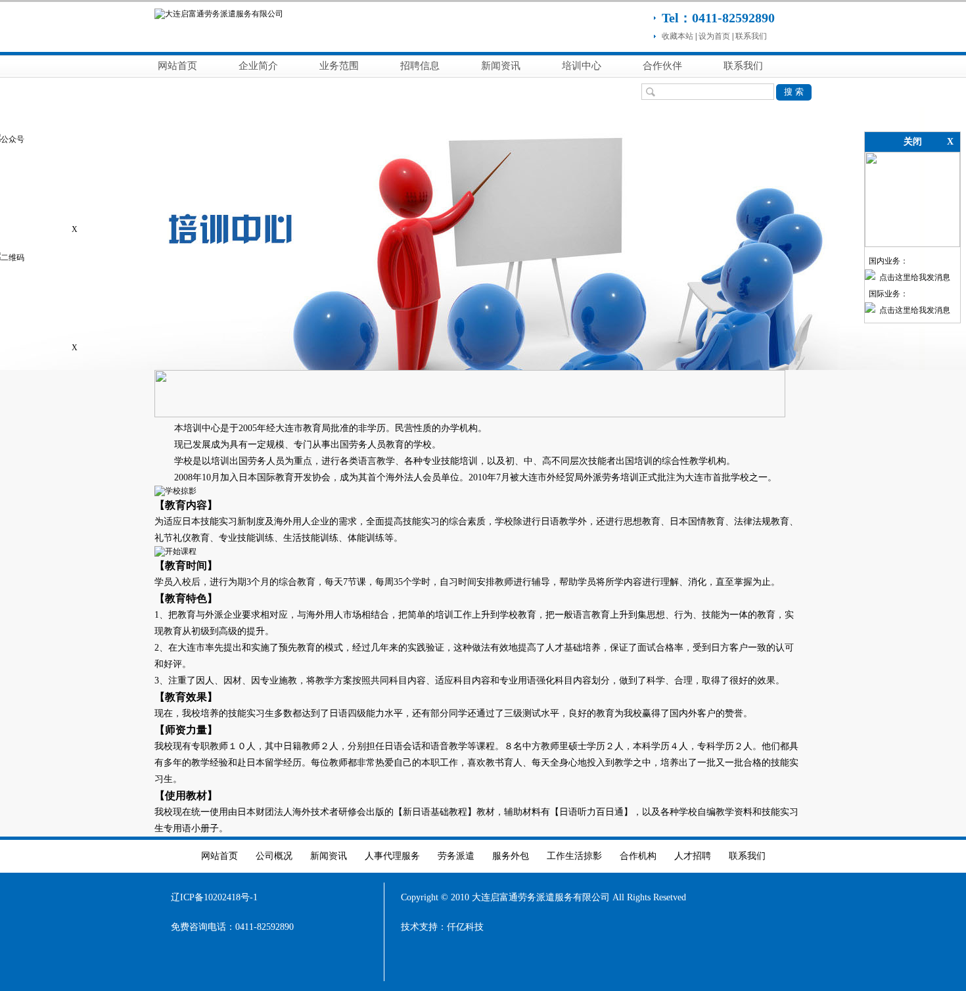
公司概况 (274, 856)
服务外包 (510, 856)
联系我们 (751, 36)
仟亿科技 (465, 927)
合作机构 (638, 856)
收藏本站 (677, 36)
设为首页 (714, 36)
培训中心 (581, 65)
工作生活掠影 (574, 856)
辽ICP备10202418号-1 (214, 897)
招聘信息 (420, 65)
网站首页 (177, 65)
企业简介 (258, 65)
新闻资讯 (500, 65)
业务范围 (339, 65)
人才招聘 (692, 856)
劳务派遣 (456, 856)
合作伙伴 (662, 65)
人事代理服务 (392, 856)
